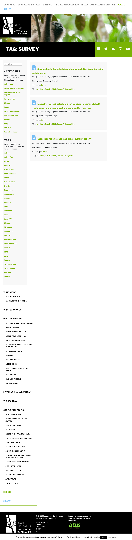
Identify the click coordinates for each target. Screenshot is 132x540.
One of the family (13, 327)
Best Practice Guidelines (14, 88)
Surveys (44, 85)
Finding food (10, 375)
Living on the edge (13, 379)
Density (48, 89)
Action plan (8, 84)
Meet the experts (13, 470)
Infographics (9, 99)
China (6, 178)
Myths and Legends (12, 111)
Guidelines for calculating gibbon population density (64, 139)
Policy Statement (11, 115)
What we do (9, 5)
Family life (9, 355)
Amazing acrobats (13, 351)
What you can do (26, 5)
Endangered (9, 194)
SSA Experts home (13, 425)
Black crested (9, 174)
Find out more (11, 383)
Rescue (7, 248)
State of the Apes (13, 466)
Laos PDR (8, 219)
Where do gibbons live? (15, 332)
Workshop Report (11, 132)
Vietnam (7, 273)
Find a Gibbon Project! (15, 340)
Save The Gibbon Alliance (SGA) (18, 438)
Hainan (7, 198)
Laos (6, 215)
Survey (60, 89)
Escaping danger (12, 360)
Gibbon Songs (11, 364)
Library (7, 103)
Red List (7, 235)
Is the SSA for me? (13, 415)
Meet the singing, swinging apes (19, 323)
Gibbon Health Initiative (15, 447)
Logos (6, 107)
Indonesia (8, 211)
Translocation (10, 264)
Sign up (7, 9)
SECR (54, 89)
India (6, 207)
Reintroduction (10, 244)
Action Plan (8, 157)
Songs (6, 124)
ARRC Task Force (12, 442)
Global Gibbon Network (16, 301)
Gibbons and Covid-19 (14, 475)
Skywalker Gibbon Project (17, 462)
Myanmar (8, 227)
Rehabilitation (10, 240)
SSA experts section (105, 5)
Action (6, 153)
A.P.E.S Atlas (10, 479)
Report (7, 120)
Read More (111, 537)
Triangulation (69, 89)
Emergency (8, 190)
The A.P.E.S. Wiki (11, 483)
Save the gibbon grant (15, 451)
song (6, 256)
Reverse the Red (12, 297)
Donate (121, 5)
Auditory (40, 89)
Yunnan (7, 277)
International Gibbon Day (67, 5)
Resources (10, 430)
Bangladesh (9, 169)
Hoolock (7, 202)
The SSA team (87, 5)
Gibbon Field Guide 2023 (15, 336)
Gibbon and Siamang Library (17, 434)
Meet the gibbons (43, 5)
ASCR (6, 161)
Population (8, 231)
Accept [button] (103, 537)
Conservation (9, 182)
